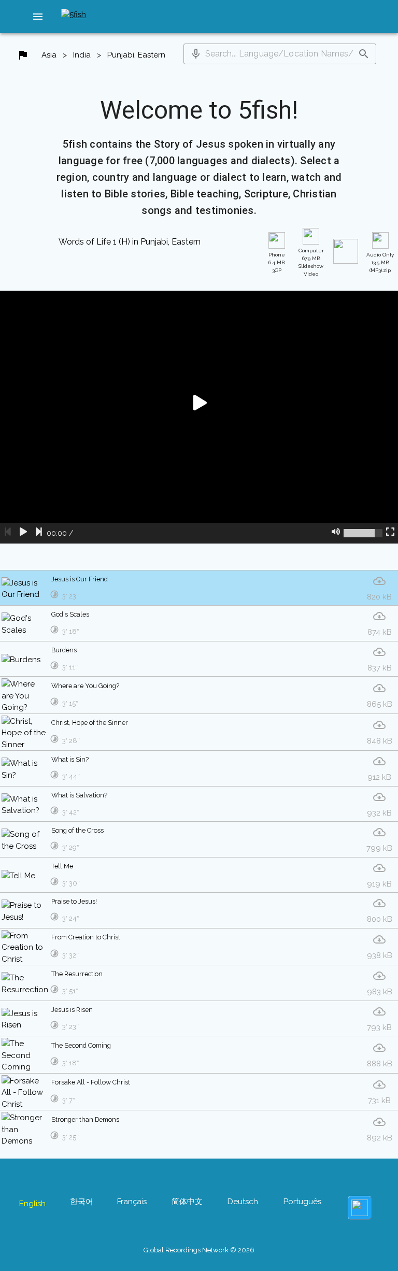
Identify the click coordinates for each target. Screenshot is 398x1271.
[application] (199, 417)
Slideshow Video (311, 262)
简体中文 (187, 1201)
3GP (276, 262)
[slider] (363, 533)
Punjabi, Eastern (136, 55)
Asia (48, 55)
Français (132, 1201)
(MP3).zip (380, 262)
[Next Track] (39, 533)
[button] (38, 16)
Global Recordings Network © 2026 (199, 1250)
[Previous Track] (8, 533)
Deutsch (243, 1201)
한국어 (81, 1201)
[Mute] (336, 533)
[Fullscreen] (390, 533)
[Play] (23, 533)
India (82, 55)
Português (302, 1201)
